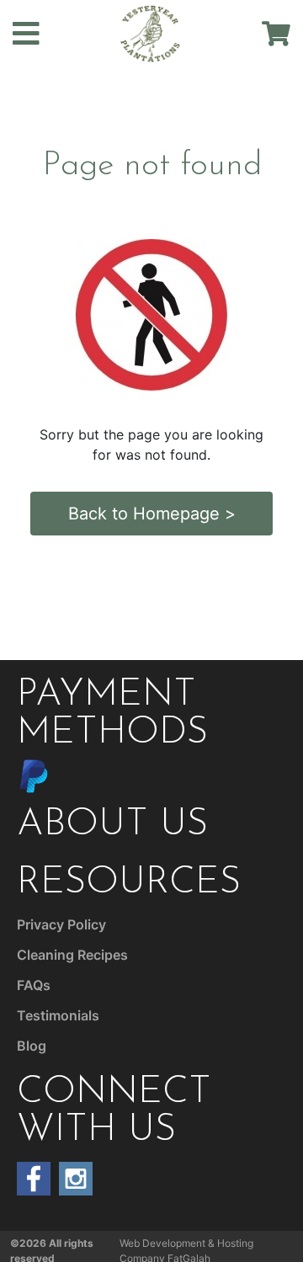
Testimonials (58, 1015)
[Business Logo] (150, 32)
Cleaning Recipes (72, 954)
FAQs (33, 985)
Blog (31, 1045)
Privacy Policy (61, 924)
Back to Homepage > (152, 513)
